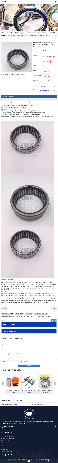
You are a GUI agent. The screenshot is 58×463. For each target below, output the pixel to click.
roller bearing (28, 313)
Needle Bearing (19, 313)
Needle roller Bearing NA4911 (44, 316)
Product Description (8, 96)
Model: (34, 49)
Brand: (34, 53)
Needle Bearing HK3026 (8, 316)
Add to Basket (43, 90)
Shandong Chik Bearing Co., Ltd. (9, 404)
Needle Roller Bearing (7, 313)
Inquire (43, 86)
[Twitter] (8, 455)
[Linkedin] (5, 455)
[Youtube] (11, 455)
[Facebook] (2, 455)
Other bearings (7, 99)
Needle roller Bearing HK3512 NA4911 (25, 316)
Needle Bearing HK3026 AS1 (41, 313)
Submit (29, 365)
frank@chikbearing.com (8, 441)
